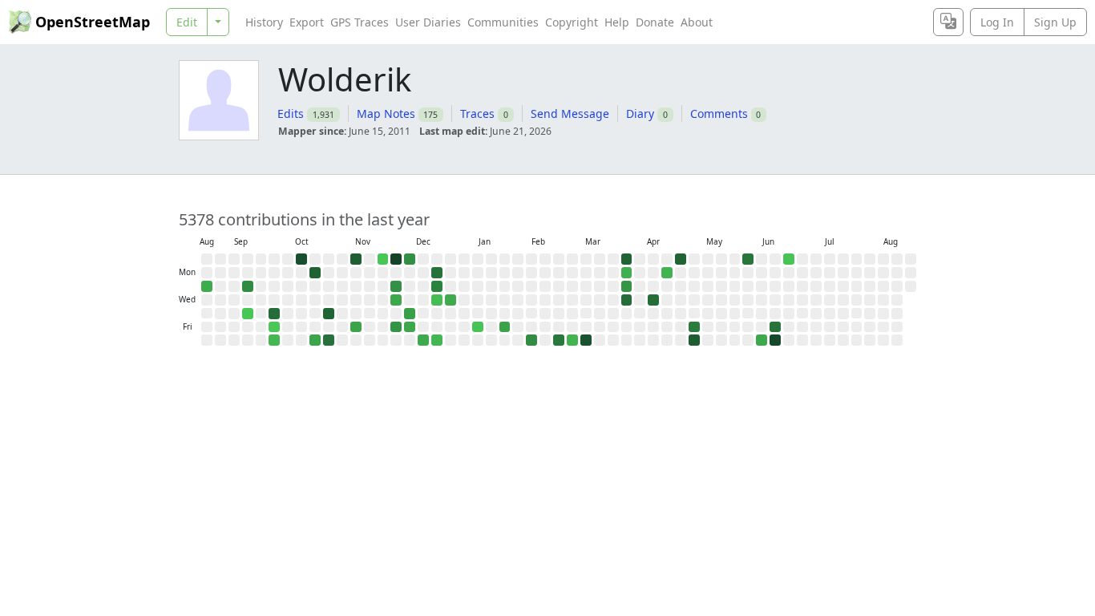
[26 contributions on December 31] (450, 300)
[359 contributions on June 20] (775, 340)
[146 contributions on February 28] (558, 340)
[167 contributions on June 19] (775, 327)
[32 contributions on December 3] (396, 300)
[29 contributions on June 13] (761, 340)
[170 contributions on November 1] (328, 340)
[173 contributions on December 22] (436, 272)
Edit (186, 22)
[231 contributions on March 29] (626, 259)
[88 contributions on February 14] (531, 340)
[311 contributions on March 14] (586, 340)
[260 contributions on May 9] (694, 340)
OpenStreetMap (92, 21)
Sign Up (1055, 22)
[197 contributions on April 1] (626, 300)
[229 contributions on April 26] (680, 259)
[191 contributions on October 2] (274, 313)
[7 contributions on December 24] (436, 300)
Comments (719, 113)
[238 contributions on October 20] (315, 272)
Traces (477, 113)
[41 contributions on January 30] (505, 327)
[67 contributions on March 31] (626, 286)
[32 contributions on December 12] (409, 327)
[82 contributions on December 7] (409, 259)
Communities (503, 22)
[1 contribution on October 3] (274, 327)
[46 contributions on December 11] (409, 313)
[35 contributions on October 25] (315, 340)
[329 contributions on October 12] (301, 259)
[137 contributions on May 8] (694, 327)
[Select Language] (948, 22)
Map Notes (386, 113)
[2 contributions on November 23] (383, 259)
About (697, 22)
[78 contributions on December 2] (396, 286)
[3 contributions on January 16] (477, 327)
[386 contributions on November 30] (396, 259)
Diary (640, 113)
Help (616, 22)
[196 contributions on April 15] (653, 300)
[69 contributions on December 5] (396, 327)
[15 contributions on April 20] (667, 272)
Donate (655, 22)
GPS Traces (359, 22)
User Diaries (428, 22)
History (264, 22)
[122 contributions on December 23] (436, 286)
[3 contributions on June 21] (788, 259)
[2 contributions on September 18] (247, 313)
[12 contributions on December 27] (436, 340)
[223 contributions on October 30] (328, 313)
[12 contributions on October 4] (274, 340)
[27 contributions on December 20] (423, 340)
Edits (290, 113)
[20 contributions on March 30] (626, 272)
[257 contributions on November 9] (356, 259)
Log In (997, 22)
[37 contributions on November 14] (356, 327)
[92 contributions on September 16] (247, 286)
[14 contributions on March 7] (572, 340)
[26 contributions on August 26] (206, 286)
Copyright (571, 22)
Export (306, 22)
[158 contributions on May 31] (748, 259)
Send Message (570, 113)
